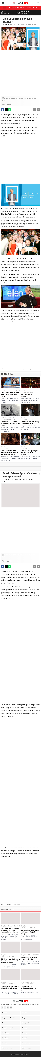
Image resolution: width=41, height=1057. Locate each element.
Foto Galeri (5, 1038)
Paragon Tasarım (25, 1054)
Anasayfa (4, 24)
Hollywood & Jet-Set (8, 1018)
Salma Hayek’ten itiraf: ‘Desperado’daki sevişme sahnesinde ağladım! (9, 452)
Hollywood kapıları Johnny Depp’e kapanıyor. (30, 422)
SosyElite (11, 479)
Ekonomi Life (26, 1043)
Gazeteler (25, 1038)
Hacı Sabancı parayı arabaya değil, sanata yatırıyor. (28, 988)
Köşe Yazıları (6, 1033)
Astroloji (4, 1043)
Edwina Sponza (16, 904)
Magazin (24, 1013)
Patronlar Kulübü (7, 1048)
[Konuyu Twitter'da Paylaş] (6, 109)
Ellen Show (20, 369)
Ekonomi (4, 1023)
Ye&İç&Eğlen (26, 1023)
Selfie (36, 369)
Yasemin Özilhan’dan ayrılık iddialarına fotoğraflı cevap (30, 932)
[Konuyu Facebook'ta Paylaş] (2, 109)
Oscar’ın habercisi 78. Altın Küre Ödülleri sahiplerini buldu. (10, 394)
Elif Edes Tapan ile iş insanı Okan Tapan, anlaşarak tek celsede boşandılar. (10, 961)
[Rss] (11, 1007)
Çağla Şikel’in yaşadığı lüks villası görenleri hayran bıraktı (10, 988)
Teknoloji (24, 1028)
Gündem (4, 1013)
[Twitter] (5, 1007)
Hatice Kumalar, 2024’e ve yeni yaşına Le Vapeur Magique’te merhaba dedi (10, 930)
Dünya (24, 1018)
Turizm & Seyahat (7, 1028)
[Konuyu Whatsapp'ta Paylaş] (9, 109)
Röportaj (24, 1033)
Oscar (32, 369)
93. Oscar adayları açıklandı (27, 395)
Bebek (9, 904)
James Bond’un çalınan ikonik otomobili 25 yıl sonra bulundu (10, 423)
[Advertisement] (20, 73)
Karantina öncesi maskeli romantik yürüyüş (29, 958)
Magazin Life (27, 369)
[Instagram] (8, 1007)
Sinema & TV (11, 24)
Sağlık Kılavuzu (26, 1048)
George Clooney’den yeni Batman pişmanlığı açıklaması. (29, 452)
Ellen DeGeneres (12, 369)
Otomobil (3, 417)
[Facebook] (2, 1007)
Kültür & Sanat (25, 982)
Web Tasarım (15, 1054)
